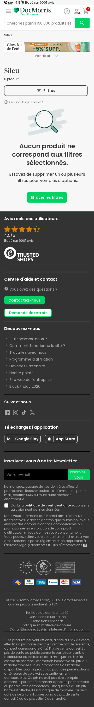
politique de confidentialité (48, 505)
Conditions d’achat (47, 621)
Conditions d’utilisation (47, 617)
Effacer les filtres (47, 197)
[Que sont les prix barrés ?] (6, 102)
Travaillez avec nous (27, 352)
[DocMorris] (32, 11)
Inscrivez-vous (79, 474)
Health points (21, 372)
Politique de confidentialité (47, 612)
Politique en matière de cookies (47, 625)
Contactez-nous (24, 300)
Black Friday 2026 (24, 386)
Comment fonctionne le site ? (37, 345)
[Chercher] (82, 23)
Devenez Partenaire (27, 366)
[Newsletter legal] (7, 507)
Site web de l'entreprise (30, 379)
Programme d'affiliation (31, 359)
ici (85, 545)
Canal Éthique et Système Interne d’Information (47, 629)
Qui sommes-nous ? (28, 338)
